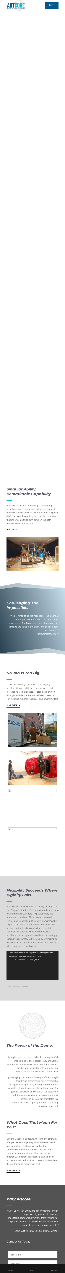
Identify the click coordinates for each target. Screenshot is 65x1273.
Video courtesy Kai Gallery (17, 986)
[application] (32, 965)
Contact (53, 1270)
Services (32, 1270)
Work (10, 1270)
